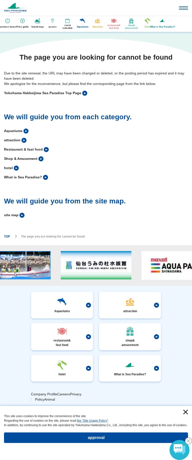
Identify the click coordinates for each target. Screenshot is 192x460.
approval (96, 437)
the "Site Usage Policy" (92, 420)
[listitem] (45, 93)
